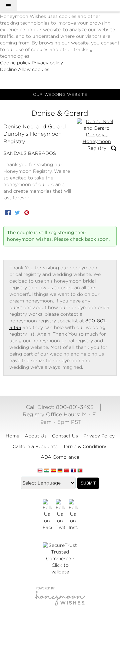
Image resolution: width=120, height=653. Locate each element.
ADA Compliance (60, 457)
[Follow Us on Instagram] (73, 515)
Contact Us (65, 435)
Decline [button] (9, 69)
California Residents (35, 446)
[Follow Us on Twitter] (60, 515)
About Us (36, 435)
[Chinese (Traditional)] (66, 471)
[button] (8, 5)
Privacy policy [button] (47, 62)
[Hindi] (46, 471)
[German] (60, 471)
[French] (73, 471)
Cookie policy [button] (16, 62)
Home (12, 435)
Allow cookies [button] (33, 69)
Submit (88, 483)
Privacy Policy (99, 435)
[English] (40, 471)
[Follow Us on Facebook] (47, 515)
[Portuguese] (80, 471)
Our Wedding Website (60, 94)
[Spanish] (53, 471)
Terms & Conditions (85, 446)
